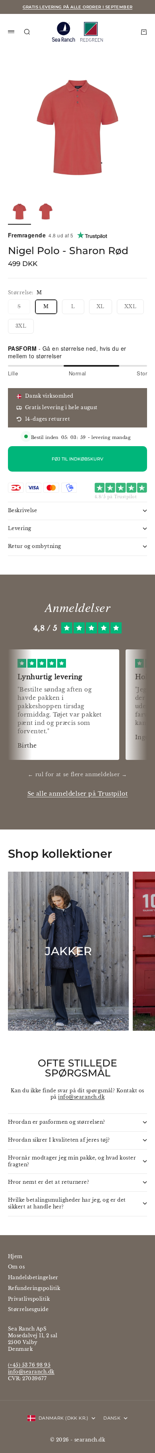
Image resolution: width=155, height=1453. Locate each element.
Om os (16, 1267)
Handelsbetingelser (33, 1277)
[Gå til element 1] (19, 211)
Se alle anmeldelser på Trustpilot (77, 794)
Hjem (15, 1256)
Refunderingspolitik (34, 1288)
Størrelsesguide (28, 1309)
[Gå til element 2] (45, 211)
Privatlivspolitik (29, 1299)
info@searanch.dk (81, 1097)
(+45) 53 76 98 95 (29, 1365)
